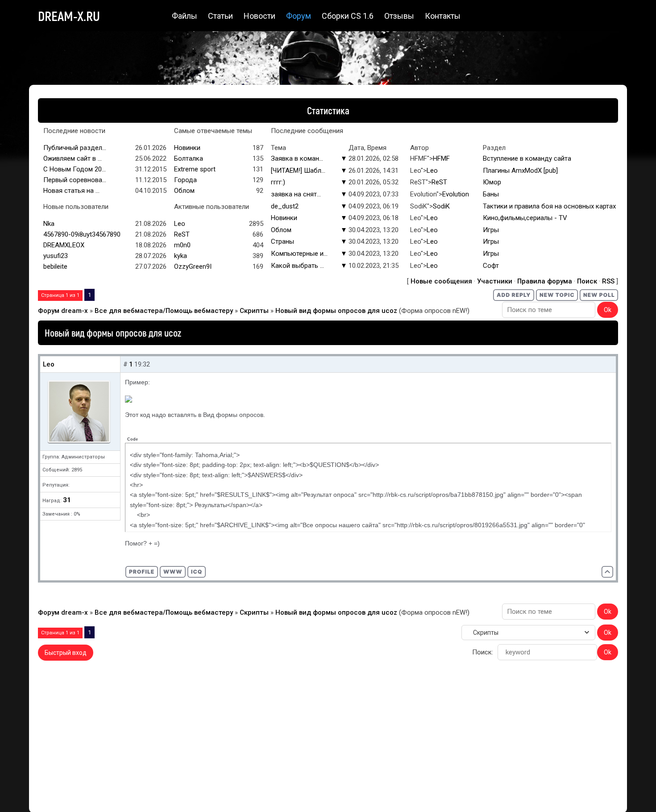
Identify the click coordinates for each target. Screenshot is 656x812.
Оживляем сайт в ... (72, 158)
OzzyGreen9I (193, 266)
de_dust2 (285, 206)
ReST (439, 182)
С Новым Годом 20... (74, 169)
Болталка (188, 158)
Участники (494, 281)
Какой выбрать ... (297, 266)
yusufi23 (55, 256)
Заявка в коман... (297, 158)
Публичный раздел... (74, 148)
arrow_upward (636, 792)
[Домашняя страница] (173, 572)
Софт (491, 266)
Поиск (587, 281)
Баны (491, 194)
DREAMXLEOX (63, 245)
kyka (180, 256)
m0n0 (182, 245)
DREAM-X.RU (69, 16)
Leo (432, 171)
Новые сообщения (441, 281)
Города (185, 180)
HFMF (441, 158)
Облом (184, 191)
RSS (608, 281)
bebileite (55, 266)
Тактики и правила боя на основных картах (549, 206)
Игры (491, 230)
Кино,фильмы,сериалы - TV (525, 218)
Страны (282, 241)
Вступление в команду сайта (527, 158)
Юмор (492, 182)
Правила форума (544, 281)
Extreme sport (195, 169)
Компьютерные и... (299, 254)
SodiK (441, 206)
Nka (48, 224)
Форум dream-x (63, 311)
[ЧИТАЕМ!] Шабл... (298, 171)
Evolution (455, 194)
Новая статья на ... (71, 191)
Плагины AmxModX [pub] (520, 171)
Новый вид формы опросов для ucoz (336, 311)
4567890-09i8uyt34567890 (81, 234)
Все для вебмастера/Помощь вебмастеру (164, 311)
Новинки (187, 148)
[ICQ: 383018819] (196, 572)
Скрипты (254, 311)
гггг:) (278, 182)
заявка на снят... (296, 194)
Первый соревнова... (74, 180)
